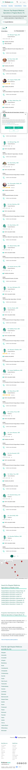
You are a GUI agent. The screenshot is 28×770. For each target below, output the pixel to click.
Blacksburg (4, 663)
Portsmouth (4, 707)
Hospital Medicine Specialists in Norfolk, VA (11, 594)
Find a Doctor (4, 5)
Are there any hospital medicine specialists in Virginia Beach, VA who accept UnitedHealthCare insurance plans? (12, 629)
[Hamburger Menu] (3, 2)
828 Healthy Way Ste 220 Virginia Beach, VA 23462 (13, 112)
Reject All (9, 127)
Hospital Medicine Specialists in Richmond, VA (12, 592)
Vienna (3, 722)
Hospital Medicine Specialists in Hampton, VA (11, 604)
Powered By (12, 737)
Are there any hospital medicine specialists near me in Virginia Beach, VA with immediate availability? (13, 634)
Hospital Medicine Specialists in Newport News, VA (13, 591)
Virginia (24, 5)
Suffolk (3, 720)
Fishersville (4, 683)
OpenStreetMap (21, 578)
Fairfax (2, 678)
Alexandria (3, 655)
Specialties (10, 5)
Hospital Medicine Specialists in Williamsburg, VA (12, 602)
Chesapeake (4, 670)
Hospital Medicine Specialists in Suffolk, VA (11, 596)
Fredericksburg (4, 686)
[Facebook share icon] (18, 763)
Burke (2, 665)
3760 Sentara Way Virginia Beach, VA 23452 (12, 299)
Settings (14, 130)
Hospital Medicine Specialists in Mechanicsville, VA (13, 598)
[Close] (25, 114)
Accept (18, 127)
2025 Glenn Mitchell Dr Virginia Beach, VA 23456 (13, 154)
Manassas (3, 694)
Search (17, 2)
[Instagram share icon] (20, 763)
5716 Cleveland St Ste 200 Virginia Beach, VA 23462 (13, 174)
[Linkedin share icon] (22, 763)
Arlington (3, 660)
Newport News (4, 699)
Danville (3, 676)
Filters (4, 28)
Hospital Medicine (18, 5)
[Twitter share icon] (24, 763)
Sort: (19, 31)
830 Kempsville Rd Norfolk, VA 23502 (10, 195)
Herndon (3, 689)
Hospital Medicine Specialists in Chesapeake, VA (12, 600)
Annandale (3, 657)
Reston (3, 709)
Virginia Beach (4, 725)
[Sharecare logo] (14, 763)
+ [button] (1, 561)
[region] (14, 123)
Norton (2, 704)
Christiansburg (4, 673)
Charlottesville (4, 668)
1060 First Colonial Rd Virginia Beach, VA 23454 (13, 70)
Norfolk (3, 702)
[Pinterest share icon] (26, 763)
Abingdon (3, 652)
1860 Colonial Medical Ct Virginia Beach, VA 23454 (13, 91)
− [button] (1, 563)
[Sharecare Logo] (9, 2)
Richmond (3, 712)
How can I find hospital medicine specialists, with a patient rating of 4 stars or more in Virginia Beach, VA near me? (13, 622)
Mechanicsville (4, 696)
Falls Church (4, 681)
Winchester (4, 730)
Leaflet (16, 578)
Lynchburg (3, 691)
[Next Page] (17, 556)
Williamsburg (4, 728)
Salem (2, 717)
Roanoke (3, 715)
